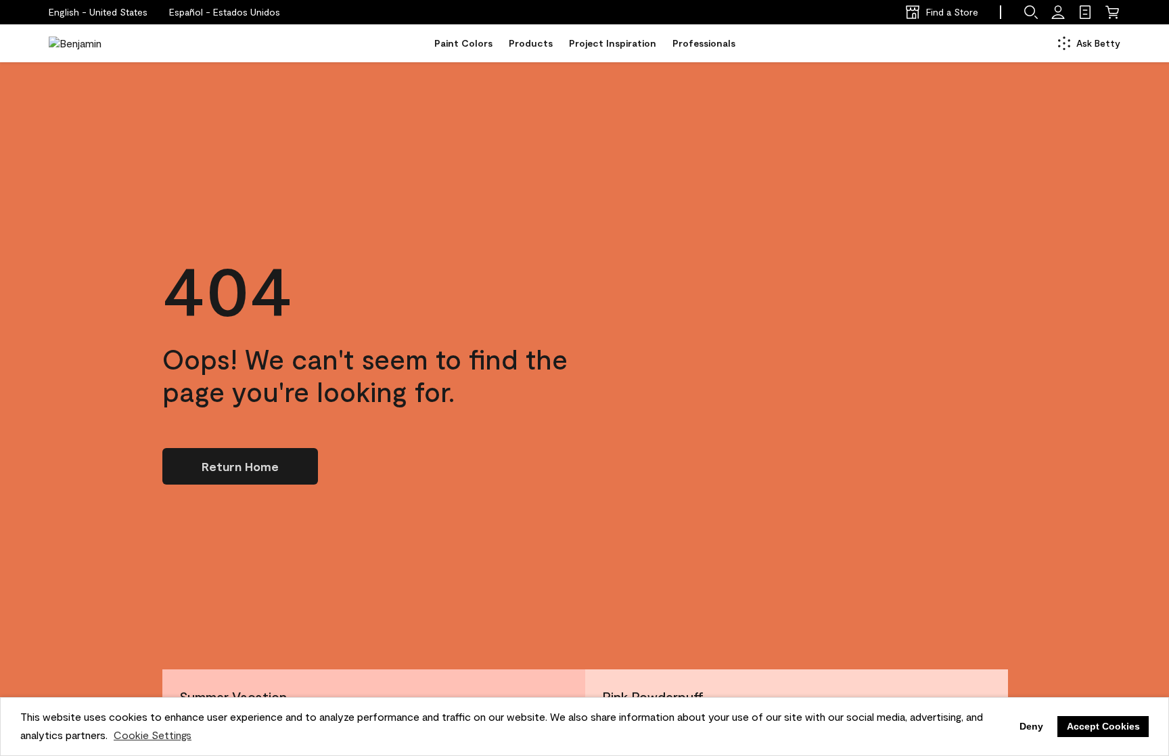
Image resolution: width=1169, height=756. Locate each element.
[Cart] (1112, 12)
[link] (1085, 12)
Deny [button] (1031, 726)
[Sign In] (1058, 12)
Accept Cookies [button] (1103, 726)
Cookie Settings (152, 734)
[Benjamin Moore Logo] (91, 43)
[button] (224, 12)
